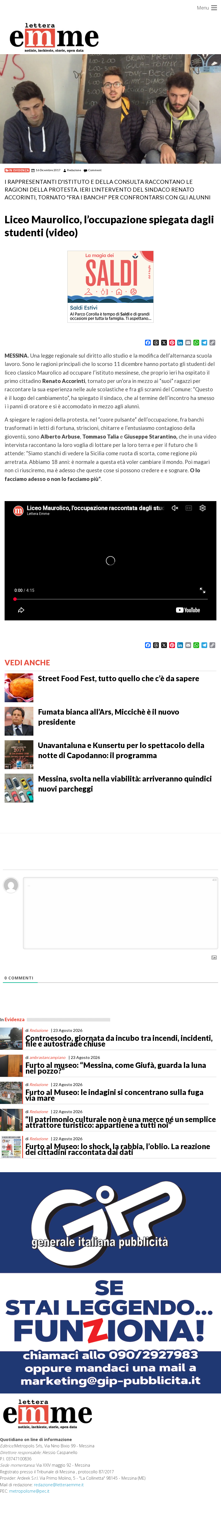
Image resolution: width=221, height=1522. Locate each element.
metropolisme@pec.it (29, 1491)
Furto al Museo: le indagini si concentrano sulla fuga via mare (114, 1094)
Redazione (74, 170)
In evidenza (19, 170)
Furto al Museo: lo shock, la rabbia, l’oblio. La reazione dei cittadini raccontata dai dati (117, 1149)
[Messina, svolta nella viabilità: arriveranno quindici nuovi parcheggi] (19, 787)
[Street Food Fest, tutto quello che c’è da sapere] (19, 687)
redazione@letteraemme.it (59, 1484)
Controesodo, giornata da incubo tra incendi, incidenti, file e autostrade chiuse (119, 1040)
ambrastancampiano (47, 1057)
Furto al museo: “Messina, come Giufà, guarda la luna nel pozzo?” (115, 1067)
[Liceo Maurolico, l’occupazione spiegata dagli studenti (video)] (110, 109)
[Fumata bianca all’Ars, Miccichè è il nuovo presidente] (19, 720)
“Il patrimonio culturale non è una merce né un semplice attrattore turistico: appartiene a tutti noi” (120, 1122)
